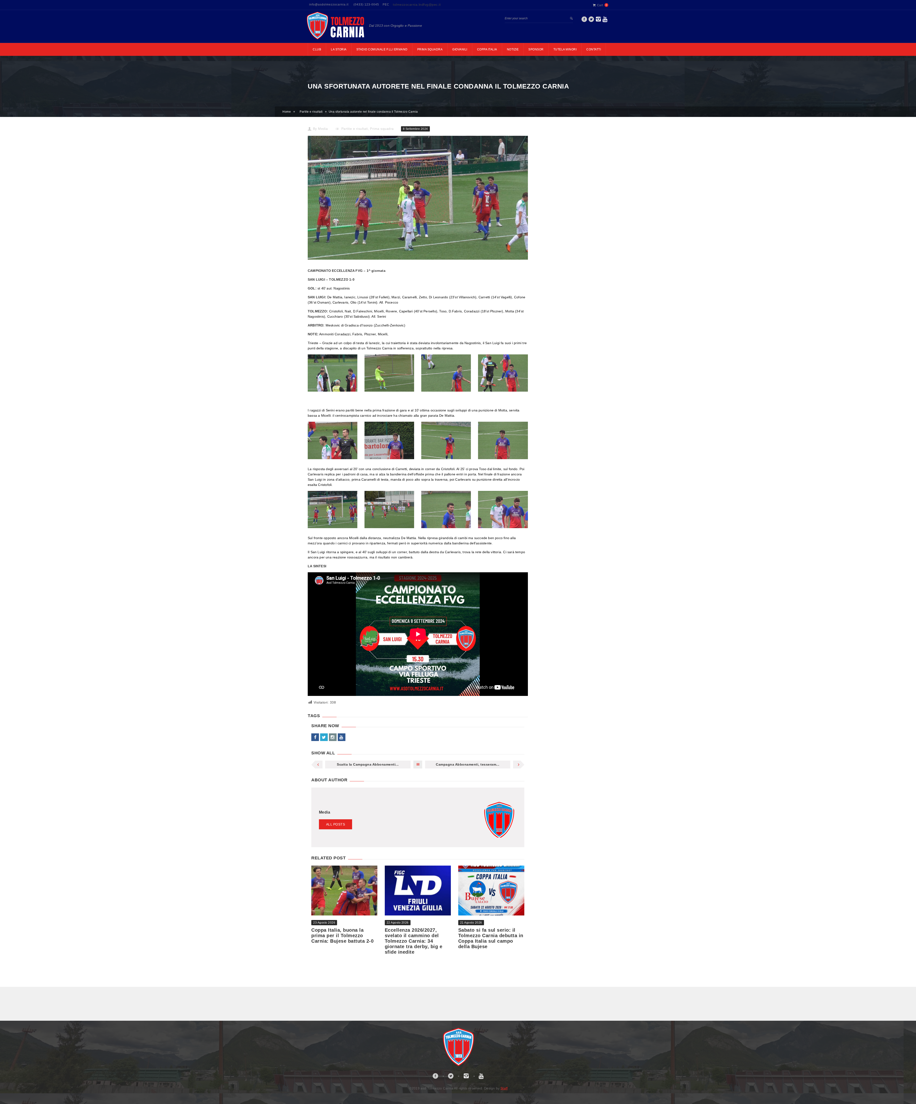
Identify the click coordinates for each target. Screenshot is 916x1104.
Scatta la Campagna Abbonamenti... (368, 764)
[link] (584, 20)
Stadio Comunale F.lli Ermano (381, 49)
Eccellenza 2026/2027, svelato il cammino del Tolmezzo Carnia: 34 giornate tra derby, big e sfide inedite (413, 941)
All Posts (335, 824)
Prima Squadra (430, 49)
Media (323, 129)
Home (286, 111)
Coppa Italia (487, 49)
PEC (386, 4)
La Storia (339, 49)
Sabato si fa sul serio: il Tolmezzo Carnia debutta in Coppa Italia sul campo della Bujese (490, 938)
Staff (504, 1088)
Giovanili (459, 49)
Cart (600, 5)
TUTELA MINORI (565, 49)
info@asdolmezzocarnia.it (329, 4)
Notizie (513, 49)
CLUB (317, 49)
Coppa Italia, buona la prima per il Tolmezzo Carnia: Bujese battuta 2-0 (342, 935)
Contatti (593, 49)
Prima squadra (382, 129)
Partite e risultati (311, 111)
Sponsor (536, 49)
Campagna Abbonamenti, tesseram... (468, 764)
